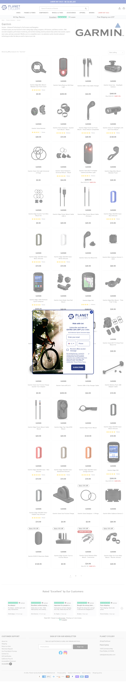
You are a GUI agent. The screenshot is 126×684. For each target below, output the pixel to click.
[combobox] (71, 343)
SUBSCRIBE (78, 367)
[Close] (91, 312)
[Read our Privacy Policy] (89, 354)
